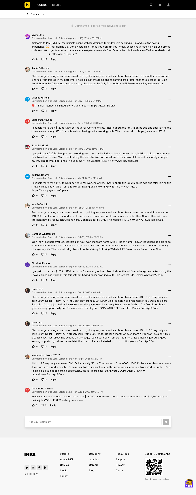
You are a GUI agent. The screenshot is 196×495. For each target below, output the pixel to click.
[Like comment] (33, 59)
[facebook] (39, 467)
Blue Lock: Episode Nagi (60, 38)
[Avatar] (168, 5)
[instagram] (33, 467)
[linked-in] (45, 467)
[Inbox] (160, 5)
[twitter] (26, 467)
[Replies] (42, 59)
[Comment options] (170, 36)
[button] (151, 5)
